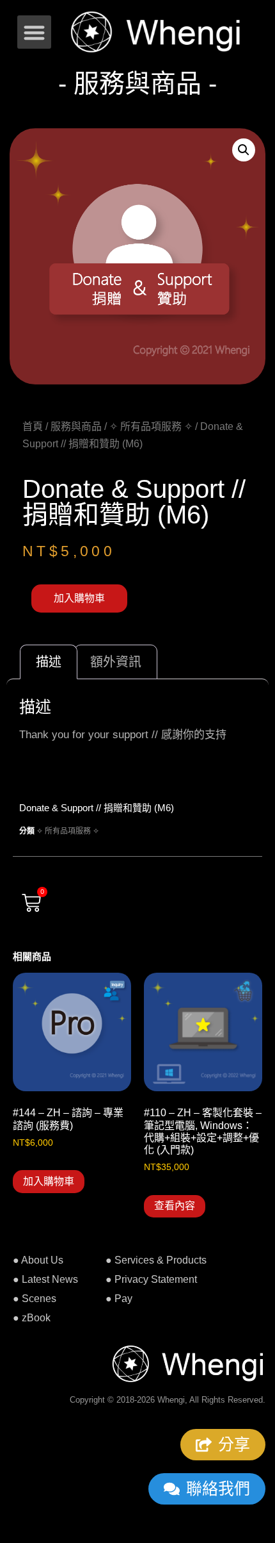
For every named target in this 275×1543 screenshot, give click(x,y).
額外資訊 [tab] (115, 662)
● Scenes (34, 1298)
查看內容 (174, 1205)
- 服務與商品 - (137, 83)
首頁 (32, 426)
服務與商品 (76, 426)
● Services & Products (156, 1260)
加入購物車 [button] (48, 1181)
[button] (34, 32)
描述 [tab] (48, 662)
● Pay (119, 1298)
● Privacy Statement (151, 1279)
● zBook (32, 1317)
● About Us (38, 1260)
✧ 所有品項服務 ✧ (150, 426)
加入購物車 (79, 598)
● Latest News (45, 1279)
